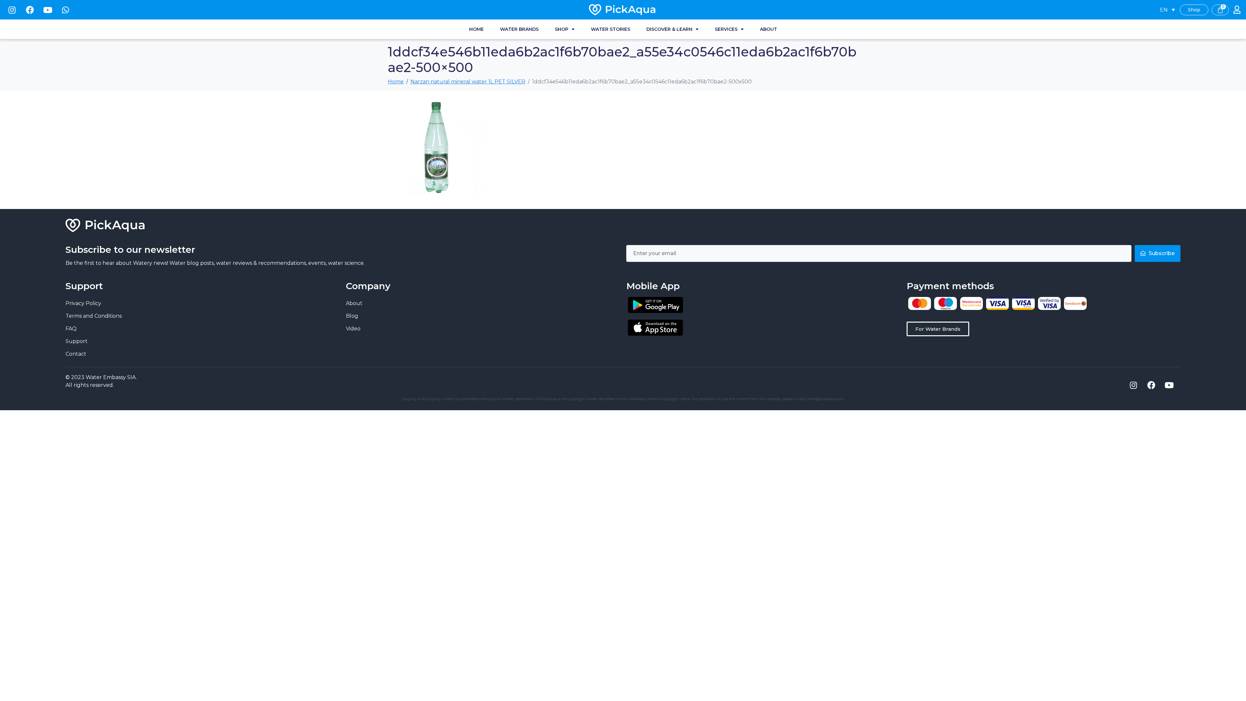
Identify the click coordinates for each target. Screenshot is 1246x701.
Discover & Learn (669, 29)
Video (353, 329)
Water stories (610, 29)
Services (726, 29)
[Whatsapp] (65, 10)
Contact (76, 354)
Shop (561, 29)
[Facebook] (30, 10)
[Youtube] (48, 10)
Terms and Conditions (94, 316)
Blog (352, 316)
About (768, 29)
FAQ (71, 329)
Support (77, 341)
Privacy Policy (83, 303)
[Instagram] (12, 10)
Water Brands (519, 29)
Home (476, 29)
